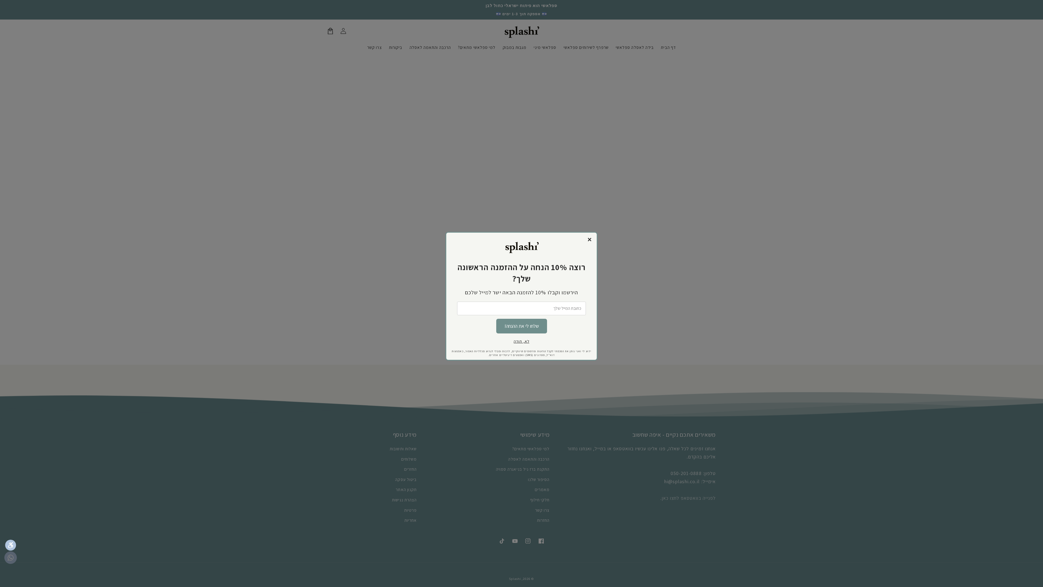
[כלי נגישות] (10, 545)
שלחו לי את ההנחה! (521, 326)
